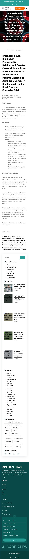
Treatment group (6, 249)
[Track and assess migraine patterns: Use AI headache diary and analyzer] (8, 340)
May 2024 (9, 413)
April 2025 (9, 390)
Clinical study (10, 238)
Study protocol (17, 247)
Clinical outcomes (15, 236)
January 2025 (10, 396)
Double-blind (11, 240)
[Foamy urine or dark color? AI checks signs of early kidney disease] (8, 321)
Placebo (23, 243)
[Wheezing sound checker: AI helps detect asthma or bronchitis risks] (8, 359)
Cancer (9, 265)
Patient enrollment (16, 243)
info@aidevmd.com (9, 506)
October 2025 (10, 377)
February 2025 (11, 394)
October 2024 (10, 403)
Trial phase (23, 249)
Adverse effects (6, 236)
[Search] (22, 257)
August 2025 (10, 381)
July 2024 (9, 409)
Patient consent (6, 243)
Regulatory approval (16, 245)
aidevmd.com (6, 225)
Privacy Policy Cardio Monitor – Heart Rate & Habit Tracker (19, 286)
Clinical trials (5, 232)
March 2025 (10, 392)
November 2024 (11, 400)
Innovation (10, 275)
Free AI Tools (10, 273)
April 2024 (9, 415)
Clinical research (8, 425)
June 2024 (10, 411)
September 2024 (11, 405)
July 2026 (9, 373)
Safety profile (8, 441)
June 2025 (10, 386)
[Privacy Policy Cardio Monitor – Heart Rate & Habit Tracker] (8, 288)
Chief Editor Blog (11, 267)
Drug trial (17, 240)
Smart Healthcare (12, 467)
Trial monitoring (16, 249)
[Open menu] (26, 8)
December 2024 (11, 398)
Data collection (16, 427)
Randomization (6, 245)
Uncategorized (11, 277)
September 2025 (11, 379)
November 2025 (11, 375)
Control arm (18, 238)
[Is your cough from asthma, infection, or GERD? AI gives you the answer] (8, 303)
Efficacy (22, 240)
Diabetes (9, 271)
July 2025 (9, 384)
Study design (9, 247)
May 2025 (9, 388)
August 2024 (10, 407)
